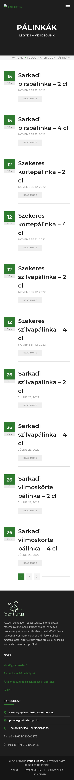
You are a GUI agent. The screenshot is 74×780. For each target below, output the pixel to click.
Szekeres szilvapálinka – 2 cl (42, 277)
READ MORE (30, 98)
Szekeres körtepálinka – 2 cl (42, 172)
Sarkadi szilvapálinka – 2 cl (42, 382)
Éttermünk (33, 770)
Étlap (15, 770)
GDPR (7, 689)
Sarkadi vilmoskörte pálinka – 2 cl (37, 487)
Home (20, 57)
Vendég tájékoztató (15, 665)
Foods (31, 57)
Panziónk (40, 774)
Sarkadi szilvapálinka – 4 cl (42, 434)
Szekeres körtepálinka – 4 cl (42, 224)
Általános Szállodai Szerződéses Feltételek (29, 681)
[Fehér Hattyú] (13, 6)
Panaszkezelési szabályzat (19, 673)
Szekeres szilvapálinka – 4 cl (42, 329)
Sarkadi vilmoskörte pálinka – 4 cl (37, 540)
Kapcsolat (55, 770)
